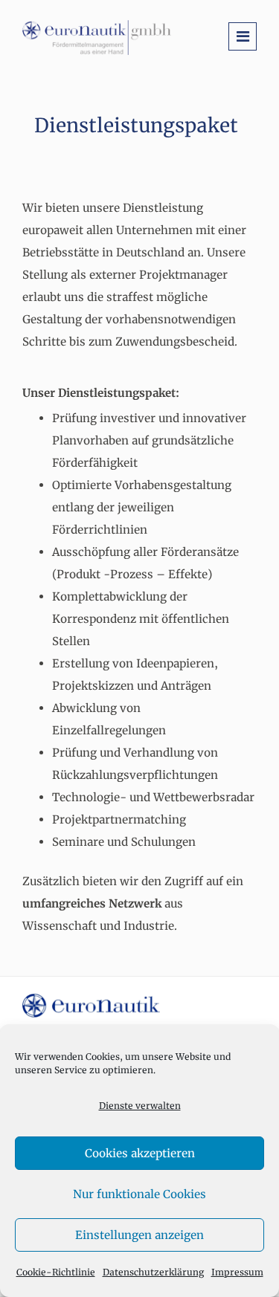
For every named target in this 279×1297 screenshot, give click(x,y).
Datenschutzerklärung (153, 1272)
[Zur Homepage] (96, 37)
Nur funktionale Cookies (139, 1194)
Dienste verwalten (140, 1105)
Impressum (237, 1272)
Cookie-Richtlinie (55, 1272)
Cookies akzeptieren (140, 1153)
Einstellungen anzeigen (139, 1235)
